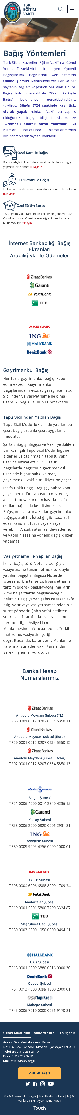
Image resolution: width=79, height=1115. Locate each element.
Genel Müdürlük (16, 1032)
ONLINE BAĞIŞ (39, 1073)
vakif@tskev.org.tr (23, 1061)
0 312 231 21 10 (28, 1052)
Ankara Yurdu (45, 1032)
